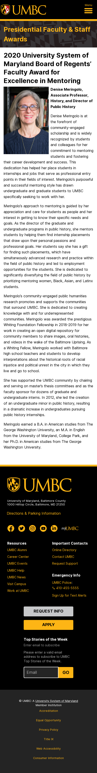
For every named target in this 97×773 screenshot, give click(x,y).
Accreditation (48, 710)
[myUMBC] (70, 528)
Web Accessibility (48, 748)
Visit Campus (16, 584)
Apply (48, 624)
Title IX (48, 739)
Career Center (18, 557)
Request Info (48, 611)
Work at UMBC (18, 591)
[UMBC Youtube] (43, 528)
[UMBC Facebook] (11, 528)
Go (65, 672)
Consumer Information (48, 758)
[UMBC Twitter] (22, 528)
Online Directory (64, 550)
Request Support (65, 563)
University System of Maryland (56, 701)
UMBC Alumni (17, 550)
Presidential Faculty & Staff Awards (47, 34)
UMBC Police (62, 582)
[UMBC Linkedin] (54, 528)
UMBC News (16, 577)
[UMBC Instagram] (32, 528)
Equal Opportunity (48, 720)
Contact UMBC (63, 557)
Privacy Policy (48, 729)
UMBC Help (15, 570)
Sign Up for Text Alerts (69, 595)
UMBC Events (17, 563)
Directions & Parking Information (34, 513)
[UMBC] (23, 9)
